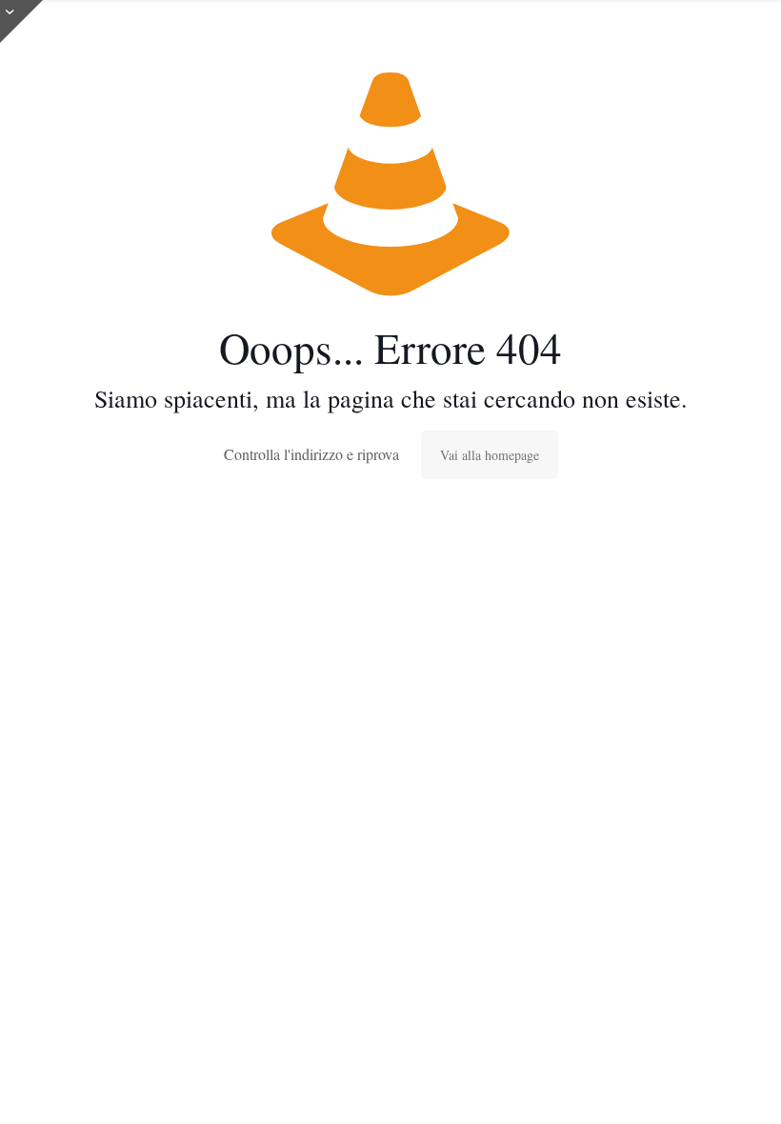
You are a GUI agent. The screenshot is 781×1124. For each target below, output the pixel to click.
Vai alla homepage (489, 455)
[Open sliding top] (21, 21)
